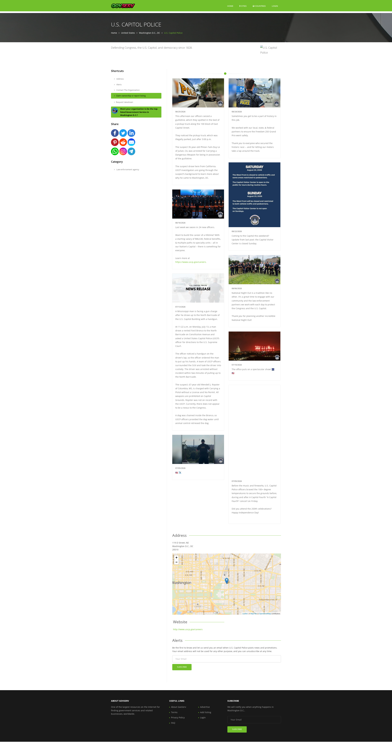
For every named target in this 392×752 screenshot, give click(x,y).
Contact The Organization (128, 90)
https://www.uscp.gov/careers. (191, 262)
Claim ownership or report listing (131, 95)
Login (275, 5)
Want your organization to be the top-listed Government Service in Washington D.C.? (139, 112)
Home (230, 6)
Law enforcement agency (127, 169)
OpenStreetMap (265, 613)
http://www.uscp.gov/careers (188, 629)
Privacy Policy (178, 717)
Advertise (205, 706)
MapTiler (254, 613)
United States (128, 32)
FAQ (173, 722)
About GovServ (178, 706)
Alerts (119, 84)
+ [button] (176, 557)
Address (120, 78)
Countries (260, 5)
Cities (243, 6)
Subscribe (182, 667)
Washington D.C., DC (149, 32)
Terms (174, 712)
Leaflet (244, 613)
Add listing (205, 712)
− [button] (176, 562)
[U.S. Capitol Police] (227, 581)
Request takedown (124, 102)
